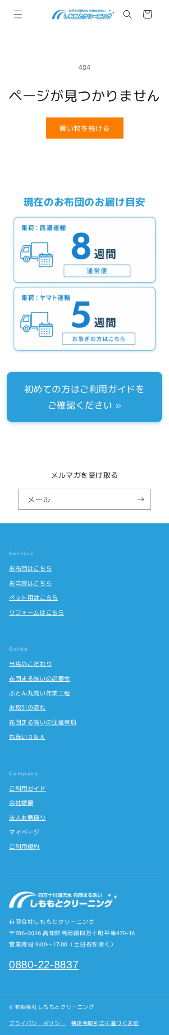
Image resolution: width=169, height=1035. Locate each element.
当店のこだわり (30, 663)
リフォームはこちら (36, 612)
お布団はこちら (30, 568)
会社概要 (21, 802)
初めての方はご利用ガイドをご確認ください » (84, 396)
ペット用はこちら (33, 597)
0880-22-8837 (44, 964)
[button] (18, 14)
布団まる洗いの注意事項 (43, 722)
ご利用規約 (24, 846)
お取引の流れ (27, 707)
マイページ (24, 832)
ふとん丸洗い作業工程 (39, 692)
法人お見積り (27, 817)
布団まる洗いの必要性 (39, 678)
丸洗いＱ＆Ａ (27, 736)
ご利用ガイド (27, 788)
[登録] (141, 499)
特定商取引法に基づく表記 (105, 1022)
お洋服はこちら (30, 583)
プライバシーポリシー (37, 1022)
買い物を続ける (84, 128)
